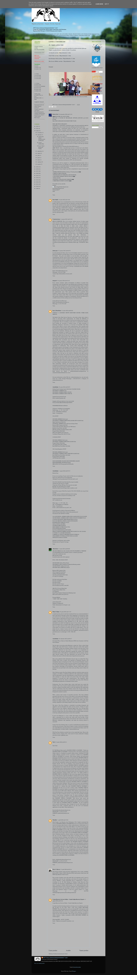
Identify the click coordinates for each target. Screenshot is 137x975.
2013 (37, 180)
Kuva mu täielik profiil (39, 963)
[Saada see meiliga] (49, 107)
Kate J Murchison (57, 310)
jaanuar (39, 164)
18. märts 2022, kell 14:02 (64, 199)
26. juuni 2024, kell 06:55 (64, 387)
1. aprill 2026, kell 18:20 (62, 820)
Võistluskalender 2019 (39, 52)
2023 (37, 126)
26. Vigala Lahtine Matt (40, 143)
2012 (37, 182)
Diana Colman (56, 611)
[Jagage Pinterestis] (55, 107)
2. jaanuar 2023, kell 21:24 (66, 219)
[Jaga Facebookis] (54, 107)
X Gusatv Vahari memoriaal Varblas (40, 147)
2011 (37, 184)
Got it (107, 4)
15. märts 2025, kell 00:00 (64, 548)
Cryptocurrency (56, 219)
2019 (37, 167)
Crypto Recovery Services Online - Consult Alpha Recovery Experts (68, 899)
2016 (37, 173)
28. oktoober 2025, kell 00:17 (65, 638)
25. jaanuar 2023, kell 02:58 (64, 250)
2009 (37, 188)
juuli (38, 155)
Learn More (99, 4)
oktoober (39, 134)
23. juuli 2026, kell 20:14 (66, 869)
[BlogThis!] (51, 107)
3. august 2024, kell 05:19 (64, 471)
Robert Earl (55, 114)
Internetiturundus (77, 967)
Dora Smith (55, 199)
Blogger (74, 971)
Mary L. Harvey (56, 869)
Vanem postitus (83, 950)
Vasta (54, 195)
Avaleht (68, 950)
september (39, 151)
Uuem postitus (53, 950)
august (39, 153)
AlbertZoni (55, 549)
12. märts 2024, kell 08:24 (67, 310)
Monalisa (55, 820)
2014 (37, 177)
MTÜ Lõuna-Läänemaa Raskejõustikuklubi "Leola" (55, 957)
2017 (37, 171)
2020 (37, 130)
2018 (37, 169)
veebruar (39, 162)
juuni (38, 157)
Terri (54, 742)
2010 (37, 186)
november (39, 132)
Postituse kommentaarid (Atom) (60, 953)
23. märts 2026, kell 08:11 (61, 742)
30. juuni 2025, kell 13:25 (65, 611)
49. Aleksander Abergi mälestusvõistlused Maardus (41, 138)
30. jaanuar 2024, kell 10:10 (63, 280)
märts (38, 159)
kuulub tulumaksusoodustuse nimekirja (67, 37)
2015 (37, 175)
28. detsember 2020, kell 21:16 (65, 114)
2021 (37, 128)
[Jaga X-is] (52, 107)
